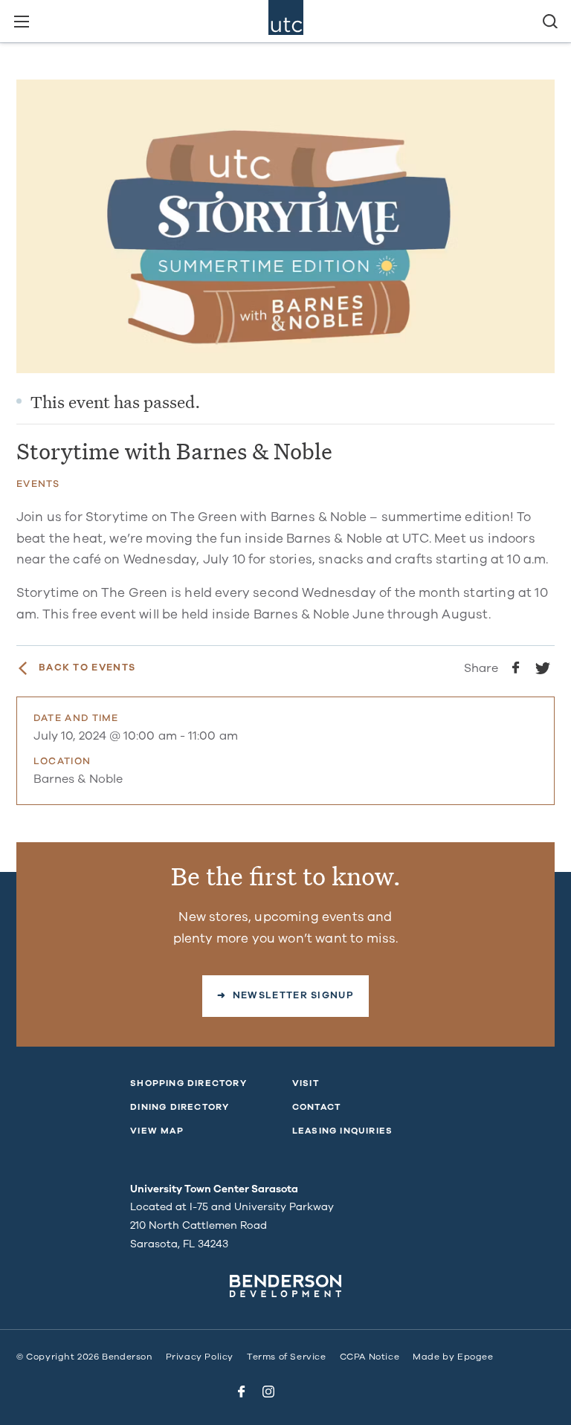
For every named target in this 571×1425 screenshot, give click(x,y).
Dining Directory (179, 1107)
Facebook (242, 1391)
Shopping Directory (188, 1083)
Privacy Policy (199, 1357)
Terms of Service (286, 1357)
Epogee (475, 1357)
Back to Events (87, 668)
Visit (305, 1083)
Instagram (268, 1391)
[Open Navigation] (21, 21)
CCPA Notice (370, 1357)
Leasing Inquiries (342, 1131)
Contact (316, 1107)
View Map (157, 1131)
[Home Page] (285, 21)
